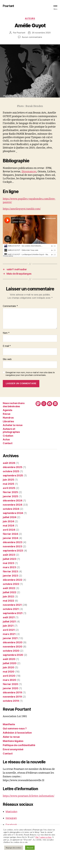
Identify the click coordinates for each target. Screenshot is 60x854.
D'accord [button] (30, 847)
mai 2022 (8, 600)
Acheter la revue (12, 425)
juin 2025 (8, 479)
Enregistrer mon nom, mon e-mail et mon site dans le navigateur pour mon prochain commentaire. (30, 373)
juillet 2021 (9, 621)
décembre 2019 (12, 692)
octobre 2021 (11, 609)
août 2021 (9, 617)
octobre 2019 (11, 700)
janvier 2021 (10, 638)
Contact (7, 443)
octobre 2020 (11, 650)
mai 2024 (8, 525)
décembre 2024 (12, 500)
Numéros (8, 417)
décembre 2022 (12, 579)
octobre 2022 (11, 584)
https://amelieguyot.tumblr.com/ (22, 208)
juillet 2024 (9, 517)
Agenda (7, 410)
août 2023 (9, 554)
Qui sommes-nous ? (15, 728)
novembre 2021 (12, 604)
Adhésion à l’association (17, 732)
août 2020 (9, 659)
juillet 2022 (9, 592)
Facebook (11, 824)
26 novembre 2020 (41, 32)
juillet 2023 (9, 558)
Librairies (8, 421)
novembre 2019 (12, 696)
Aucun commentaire (32, 37)
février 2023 (10, 571)
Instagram (11, 818)
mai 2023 (8, 563)
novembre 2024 (12, 504)
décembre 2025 (12, 467)
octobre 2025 (11, 471)
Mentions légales (13, 741)
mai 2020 (8, 671)
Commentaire (10, 306)
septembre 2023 (13, 550)
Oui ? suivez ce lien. (43, 837)
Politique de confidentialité (19, 745)
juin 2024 (8, 521)
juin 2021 (8, 625)
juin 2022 (8, 596)
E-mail (7, 346)
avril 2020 (9, 675)
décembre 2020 (12, 642)
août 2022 (9, 588)
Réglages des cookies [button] (13, 847)
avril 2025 (9, 488)
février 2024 (10, 533)
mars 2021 (9, 634)
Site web (7, 359)
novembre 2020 (12, 646)
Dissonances (29, 171)
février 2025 (10, 492)
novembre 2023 (12, 546)
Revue (6, 413)
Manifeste (9, 724)
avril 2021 (9, 629)
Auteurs (30, 18)
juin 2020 (8, 667)
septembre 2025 (13, 475)
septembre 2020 (13, 654)
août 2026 (9, 462)
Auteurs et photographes (11, 430)
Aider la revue (11, 736)
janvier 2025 (10, 496)
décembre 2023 (12, 542)
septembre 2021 (13, 613)
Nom (6, 333)
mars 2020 (9, 679)
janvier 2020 (10, 688)
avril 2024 (9, 529)
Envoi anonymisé (13, 749)
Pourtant (8, 5)
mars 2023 (9, 567)
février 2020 (10, 684)
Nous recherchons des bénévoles (13, 405)
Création (8, 435)
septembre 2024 (13, 513)
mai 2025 (8, 483)
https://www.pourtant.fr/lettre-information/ (28, 796)
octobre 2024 (11, 508)
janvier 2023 (10, 575)
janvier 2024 (10, 538)
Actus (6, 439)
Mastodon (11, 811)
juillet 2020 (9, 663)
